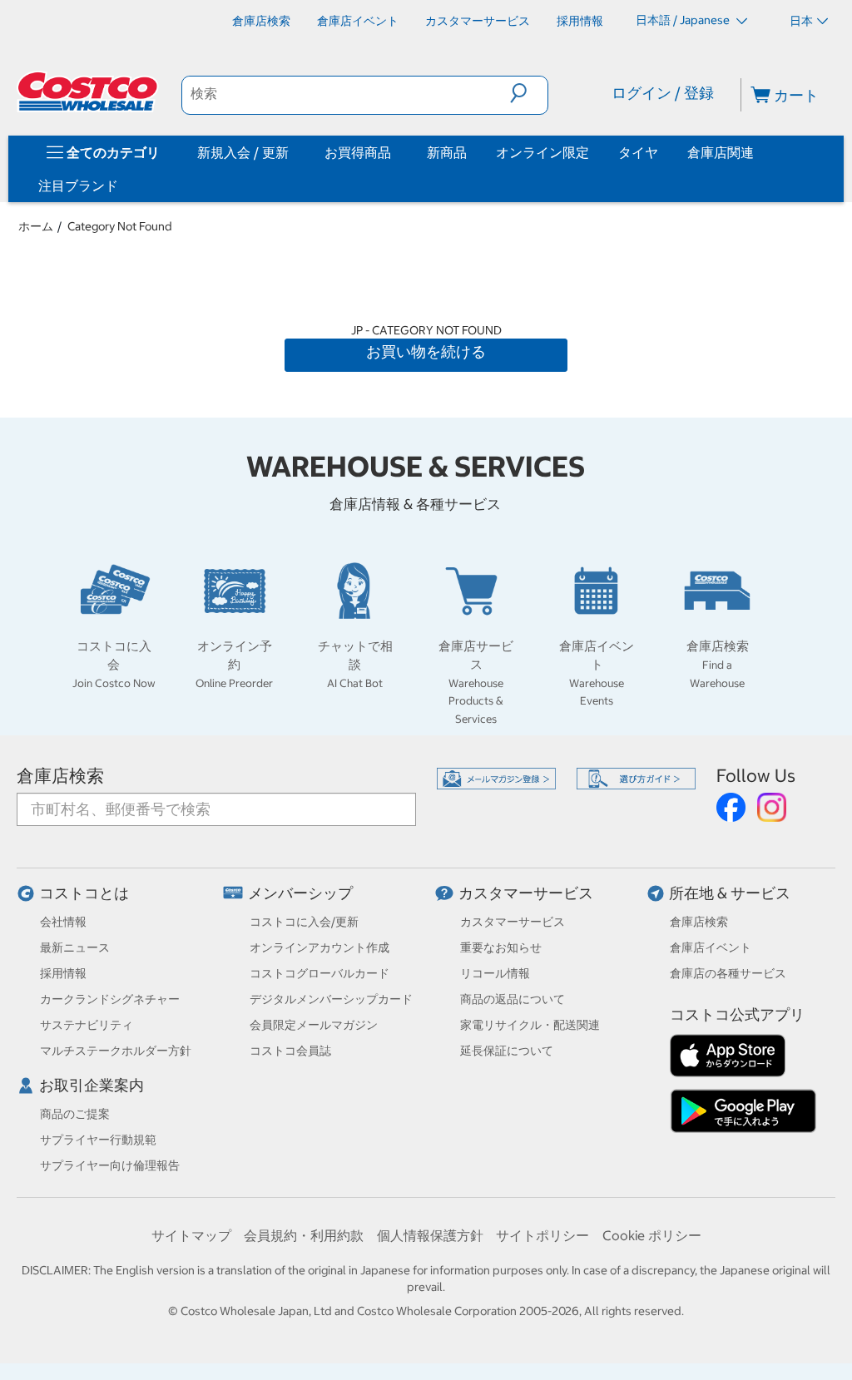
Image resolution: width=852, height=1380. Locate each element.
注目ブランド (78, 185)
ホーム (35, 226)
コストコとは (84, 893)
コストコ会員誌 (290, 1050)
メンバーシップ (300, 893)
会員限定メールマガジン (314, 1024)
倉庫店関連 (720, 152)
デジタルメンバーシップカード (331, 999)
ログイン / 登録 (663, 92)
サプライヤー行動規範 (98, 1139)
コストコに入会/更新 (304, 921)
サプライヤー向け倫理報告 (110, 1165)
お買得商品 (357, 152)
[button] (528, 93)
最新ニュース (75, 947)
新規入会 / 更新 (243, 152)
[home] (89, 91)
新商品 (447, 152)
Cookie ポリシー (651, 1235)
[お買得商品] (394, 152)
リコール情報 (495, 973)
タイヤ (638, 152)
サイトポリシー (542, 1235)
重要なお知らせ (501, 947)
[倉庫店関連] (757, 152)
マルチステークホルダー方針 (115, 1050)
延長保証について (506, 1050)
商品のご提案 (75, 1113)
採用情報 (63, 973)
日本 (801, 20)
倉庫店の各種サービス (728, 973)
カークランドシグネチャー (110, 999)
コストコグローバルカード (319, 973)
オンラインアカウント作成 (319, 947)
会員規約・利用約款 (304, 1235)
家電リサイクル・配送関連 (530, 1024)
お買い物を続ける (426, 351)
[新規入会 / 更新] (292, 152)
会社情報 (63, 921)
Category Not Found (119, 226)
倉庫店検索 (60, 775)
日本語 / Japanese (684, 19)
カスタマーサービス (525, 893)
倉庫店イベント (710, 947)
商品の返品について (512, 999)
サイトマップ (191, 1235)
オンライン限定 (542, 152)
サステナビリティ (86, 1024)
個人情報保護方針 (430, 1235)
